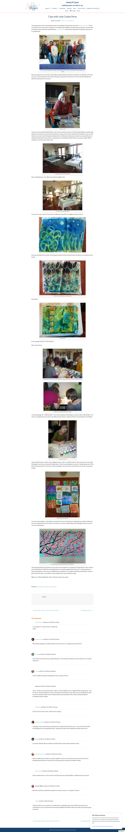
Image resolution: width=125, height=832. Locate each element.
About (47, 8)
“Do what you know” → (87, 610)
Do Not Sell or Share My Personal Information (102, 826)
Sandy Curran (39, 622)
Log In (74, 829)
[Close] (120, 814)
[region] (106, 821)
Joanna (37, 654)
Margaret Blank (39, 722)
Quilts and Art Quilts (51, 586)
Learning (39, 586)
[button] (50, 8)
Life (43, 586)
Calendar (62, 8)
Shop (66, 10)
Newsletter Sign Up (93, 8)
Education (81, 8)
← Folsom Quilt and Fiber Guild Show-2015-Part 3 (45, 610)
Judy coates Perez (40, 754)
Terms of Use (70, 829)
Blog (74, 8)
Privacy (65, 829)
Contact (55, 8)
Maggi (37, 739)
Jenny (63, 20)
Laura (36, 671)
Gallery (69, 8)
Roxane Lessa (39, 639)
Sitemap (62, 829)
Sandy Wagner (61, 29)
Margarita (38, 707)
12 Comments (70, 20)
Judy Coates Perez (83, 25)
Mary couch (38, 771)
